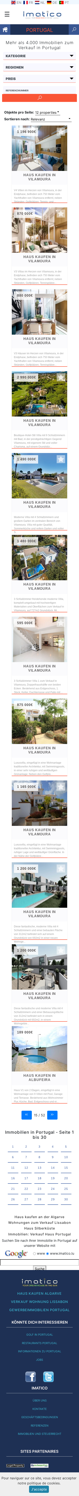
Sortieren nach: (17, 119)
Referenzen (39, 1425)
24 (53, 1188)
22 (26, 1188)
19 (53, 1178)
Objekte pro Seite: (19, 112)
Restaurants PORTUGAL (39, 1343)
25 (66, 1188)
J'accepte (39, 1489)
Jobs (39, 1359)
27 (26, 1199)
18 (40, 1178)
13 (40, 1167)
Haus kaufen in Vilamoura (39, 177)
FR (31, 2)
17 (26, 1178)
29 (53, 1199)
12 (26, 1167)
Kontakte (39, 1409)
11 (13, 1167)
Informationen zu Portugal (39, 1351)
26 (13, 1199)
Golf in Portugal (39, 1334)
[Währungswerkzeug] (39, 1465)
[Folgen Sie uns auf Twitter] (48, 1377)
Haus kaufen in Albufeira (39, 1078)
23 (40, 1188)
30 (66, 1199)
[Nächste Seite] (52, 1115)
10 (66, 1157)
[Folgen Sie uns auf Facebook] (30, 1377)
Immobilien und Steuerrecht (39, 1433)
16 (13, 1178)
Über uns (40, 1400)
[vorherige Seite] (26, 1115)
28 (40, 1199)
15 (66, 1167)
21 (13, 1188)
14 (53, 1167)
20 (66, 1178)
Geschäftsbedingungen (39, 1417)
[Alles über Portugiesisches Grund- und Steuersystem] (15, 1465)
